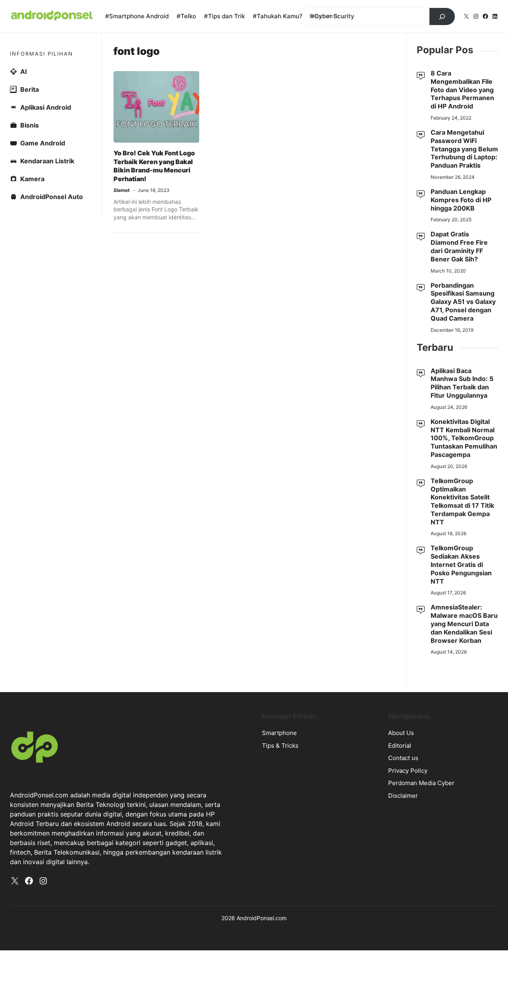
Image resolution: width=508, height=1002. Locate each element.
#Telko (186, 16)
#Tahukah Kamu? (277, 16)
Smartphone (279, 733)
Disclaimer (403, 795)
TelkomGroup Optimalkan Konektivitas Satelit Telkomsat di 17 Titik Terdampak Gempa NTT (462, 501)
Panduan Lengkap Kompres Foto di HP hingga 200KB (461, 200)
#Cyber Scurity (332, 16)
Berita (29, 89)
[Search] (442, 16)
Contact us (403, 758)
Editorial (399, 745)
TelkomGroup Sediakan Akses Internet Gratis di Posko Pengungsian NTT (461, 564)
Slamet (122, 190)
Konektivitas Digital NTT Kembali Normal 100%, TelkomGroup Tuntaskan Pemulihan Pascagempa (464, 438)
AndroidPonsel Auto (51, 197)
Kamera (32, 179)
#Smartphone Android (137, 16)
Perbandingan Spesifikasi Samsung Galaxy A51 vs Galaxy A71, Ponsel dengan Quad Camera (463, 301)
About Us (401, 733)
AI (23, 71)
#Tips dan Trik (224, 16)
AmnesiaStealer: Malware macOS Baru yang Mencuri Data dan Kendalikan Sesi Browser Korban (464, 623)
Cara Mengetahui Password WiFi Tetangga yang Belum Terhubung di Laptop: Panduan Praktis (464, 148)
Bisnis (29, 125)
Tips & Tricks (280, 745)
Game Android (42, 143)
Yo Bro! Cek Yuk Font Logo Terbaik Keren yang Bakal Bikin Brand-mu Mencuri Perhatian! (154, 166)
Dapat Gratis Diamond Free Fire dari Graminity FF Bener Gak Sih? (459, 246)
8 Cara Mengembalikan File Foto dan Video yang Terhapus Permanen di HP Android (462, 89)
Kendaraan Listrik (47, 161)
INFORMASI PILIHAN (41, 53)
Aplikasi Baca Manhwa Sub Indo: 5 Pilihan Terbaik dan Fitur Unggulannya (462, 383)
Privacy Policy (407, 770)
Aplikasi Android (45, 107)
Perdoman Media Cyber (421, 783)
